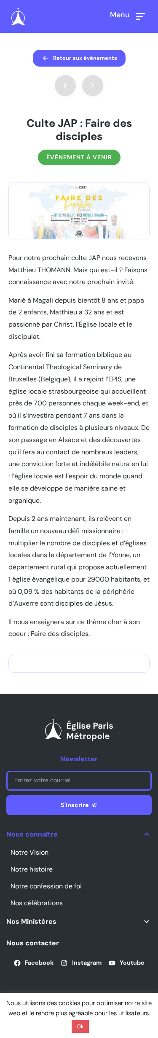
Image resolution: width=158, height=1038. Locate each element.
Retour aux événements (85, 58)
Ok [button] (80, 1026)
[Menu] (140, 16)
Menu (120, 15)
